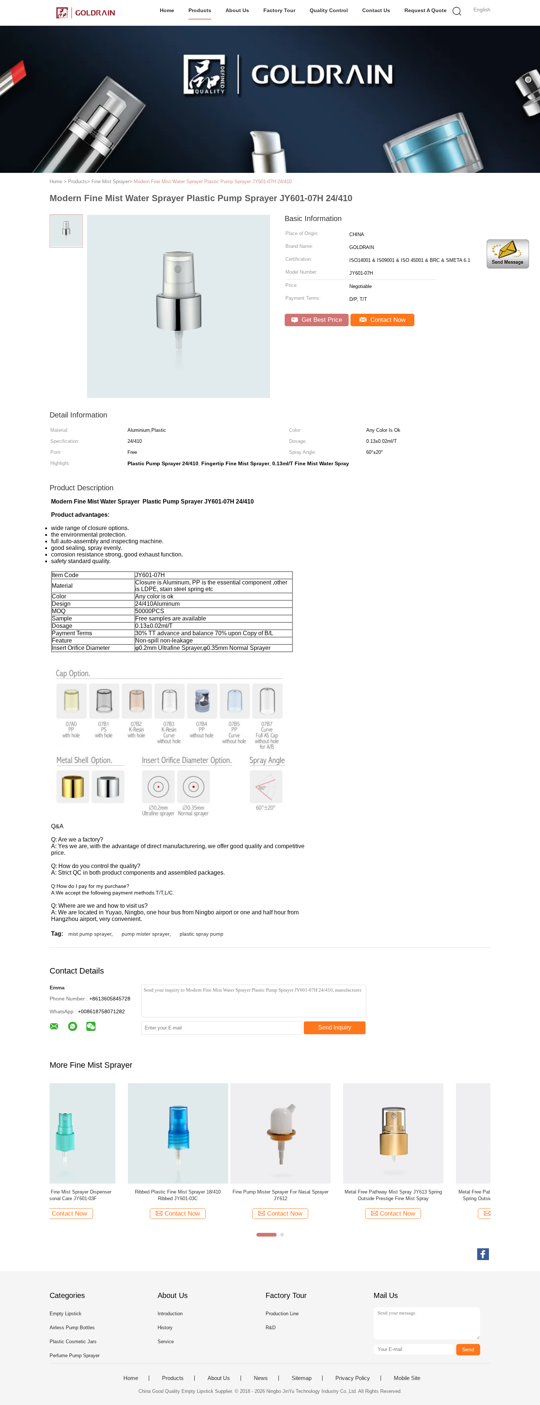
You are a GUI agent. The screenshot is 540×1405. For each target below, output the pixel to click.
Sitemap (302, 1378)
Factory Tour (279, 10)
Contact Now (387, 319)
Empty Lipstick (66, 1313)
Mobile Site (407, 1378)
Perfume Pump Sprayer (75, 1355)
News (261, 1378)
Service (166, 1341)
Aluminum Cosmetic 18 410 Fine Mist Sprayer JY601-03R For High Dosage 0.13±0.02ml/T (438, 1195)
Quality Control (329, 10)
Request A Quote (425, 10)
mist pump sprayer (89, 934)
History (165, 1327)
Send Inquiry (334, 1027)
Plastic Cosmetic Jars (73, 1341)
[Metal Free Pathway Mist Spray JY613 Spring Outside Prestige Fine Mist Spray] (212, 1133)
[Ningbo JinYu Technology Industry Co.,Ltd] (85, 13)
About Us (237, 10)
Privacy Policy (352, 1378)
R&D (271, 1327)
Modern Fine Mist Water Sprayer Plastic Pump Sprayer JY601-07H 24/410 (213, 181)
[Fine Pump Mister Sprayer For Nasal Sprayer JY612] (100, 1133)
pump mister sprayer (145, 934)
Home (167, 10)
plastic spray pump (201, 934)
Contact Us (376, 10)
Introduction (170, 1313)
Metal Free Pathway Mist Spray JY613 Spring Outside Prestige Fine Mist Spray (212, 1195)
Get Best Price (321, 319)
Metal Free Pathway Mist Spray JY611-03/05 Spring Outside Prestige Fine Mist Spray (325, 1195)
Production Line (282, 1313)
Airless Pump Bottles (72, 1327)
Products (199, 10)
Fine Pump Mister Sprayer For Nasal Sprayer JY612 (100, 1195)
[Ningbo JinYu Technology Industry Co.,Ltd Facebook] (483, 1254)
